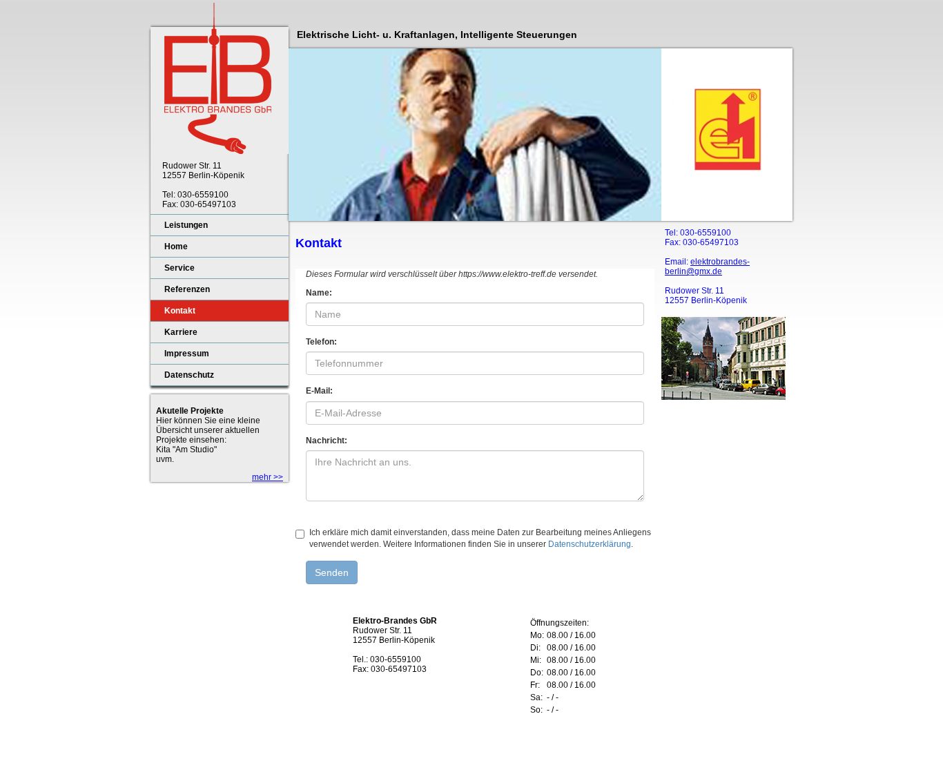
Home (176, 246)
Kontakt (179, 311)
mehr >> (267, 477)
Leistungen (186, 225)
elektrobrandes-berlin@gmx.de (707, 266)
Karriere (180, 332)
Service (179, 268)
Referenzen (187, 289)
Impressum (186, 353)
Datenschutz (189, 375)
